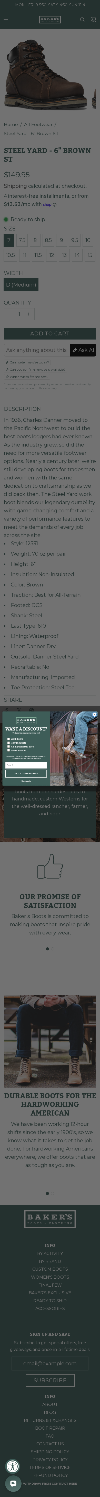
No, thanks (26, 781)
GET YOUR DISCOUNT (26, 773)
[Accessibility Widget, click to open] (12, 1466)
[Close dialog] (94, 714)
